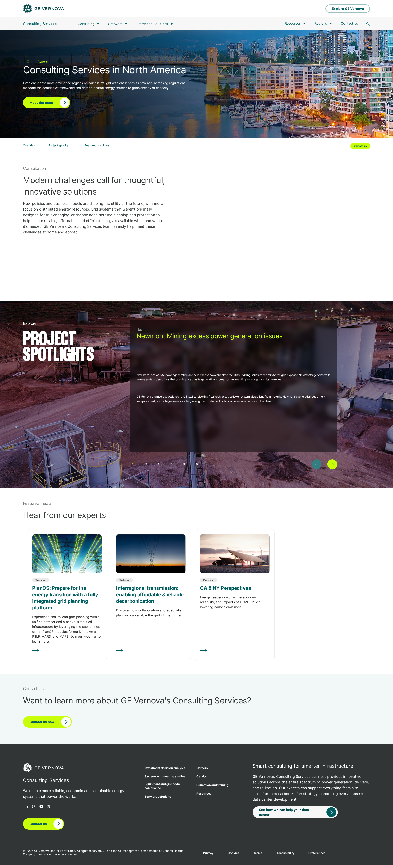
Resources (293, 23)
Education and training (212, 785)
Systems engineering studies (165, 776)
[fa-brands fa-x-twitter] (49, 807)
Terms (257, 853)
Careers (202, 768)
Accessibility (285, 853)
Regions (321, 23)
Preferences (316, 853)
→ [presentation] (332, 464)
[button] (133, 463)
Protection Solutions (152, 24)
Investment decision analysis (165, 768)
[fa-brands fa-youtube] (41, 807)
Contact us (349, 23)
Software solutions (158, 796)
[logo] (43, 8)
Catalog (202, 776)
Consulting (86, 24)
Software (115, 24)
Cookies (233, 853)
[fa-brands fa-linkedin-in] (26, 807)
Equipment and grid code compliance (162, 786)
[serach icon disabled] (368, 24)
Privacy (208, 853)
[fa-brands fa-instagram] (33, 807)
